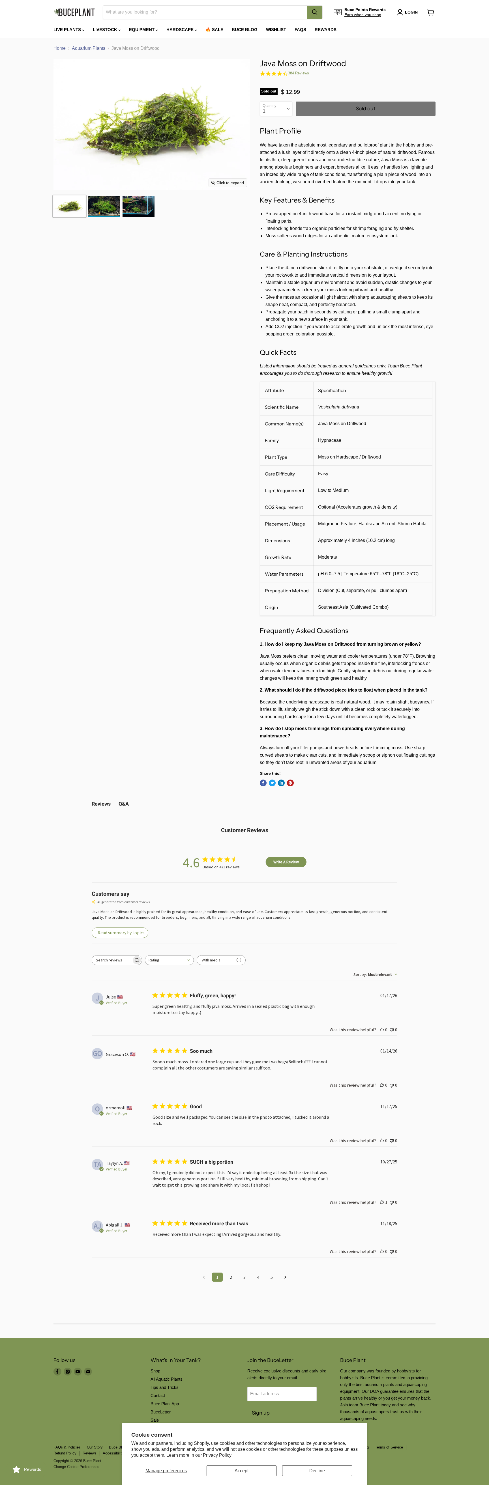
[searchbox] (112, 960)
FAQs (300, 29)
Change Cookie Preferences (76, 1467)
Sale (155, 1420)
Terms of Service (389, 1447)
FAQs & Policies (67, 1447)
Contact (158, 1395)
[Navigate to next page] (285, 1277)
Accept (241, 1470)
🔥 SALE (214, 29)
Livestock (105, 29)
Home (59, 48)
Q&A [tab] (124, 804)
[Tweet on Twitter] (272, 783)
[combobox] (205, 12)
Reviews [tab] (101, 804)
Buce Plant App (165, 1403)
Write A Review (286, 861)
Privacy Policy (217, 1455)
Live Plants (67, 29)
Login (411, 12)
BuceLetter (161, 1411)
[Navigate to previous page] (203, 1277)
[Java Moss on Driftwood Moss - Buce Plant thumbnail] (69, 206)
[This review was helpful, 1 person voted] (382, 1202)
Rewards (325, 29)
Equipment (142, 29)
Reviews (89, 1453)
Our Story (95, 1447)
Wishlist (276, 29)
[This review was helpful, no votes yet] (382, 1029)
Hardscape (180, 29)
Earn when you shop (362, 14)
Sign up (261, 1413)
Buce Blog (245, 29)
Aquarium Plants (88, 48)
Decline (317, 1470)
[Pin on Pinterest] (290, 783)
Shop (155, 1370)
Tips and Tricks (165, 1387)
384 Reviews (298, 73)
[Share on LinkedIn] (281, 783)
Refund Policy (64, 1453)
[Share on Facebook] (263, 783)
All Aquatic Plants (167, 1379)
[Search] (314, 12)
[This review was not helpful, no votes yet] (392, 1029)
